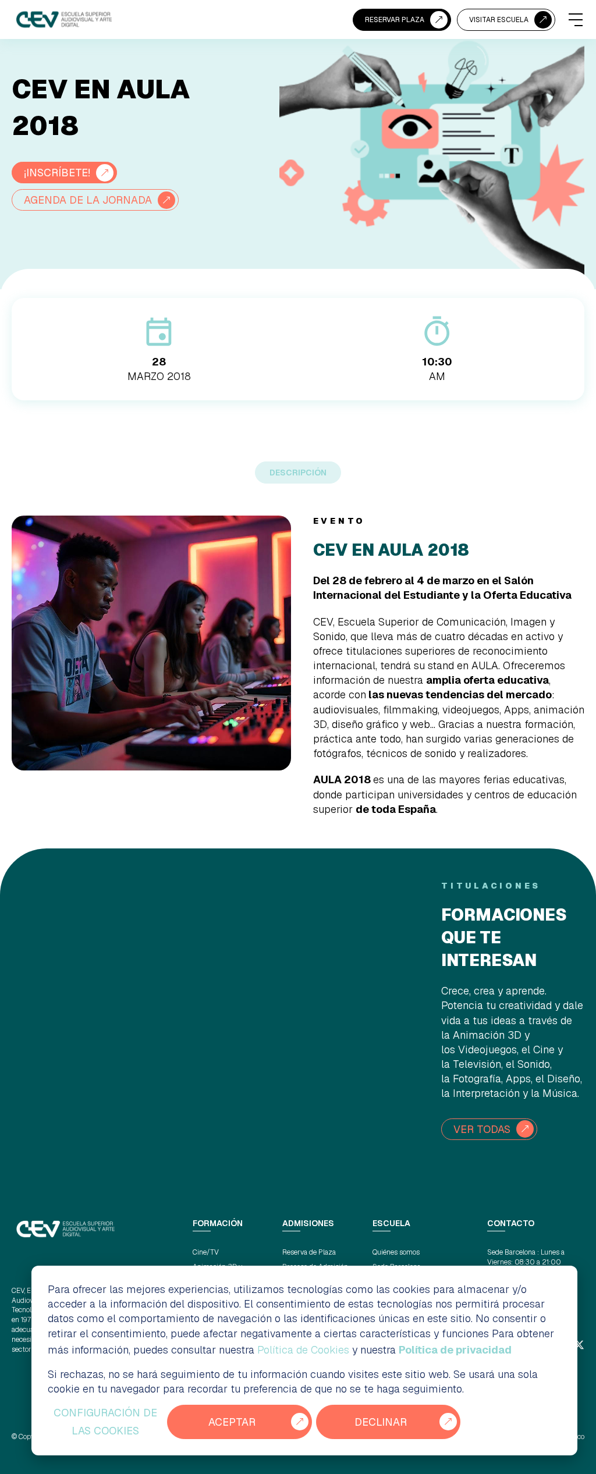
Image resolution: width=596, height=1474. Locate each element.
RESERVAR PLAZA (394, 19)
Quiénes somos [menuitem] (396, 1252)
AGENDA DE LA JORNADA (88, 200)
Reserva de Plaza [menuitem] (309, 1252)
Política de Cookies (303, 1349)
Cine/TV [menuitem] (206, 1252)
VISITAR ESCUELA (498, 19)
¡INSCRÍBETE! (57, 172)
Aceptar (232, 1422)
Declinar (380, 1422)
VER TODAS (481, 1129)
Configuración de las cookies (105, 1422)
